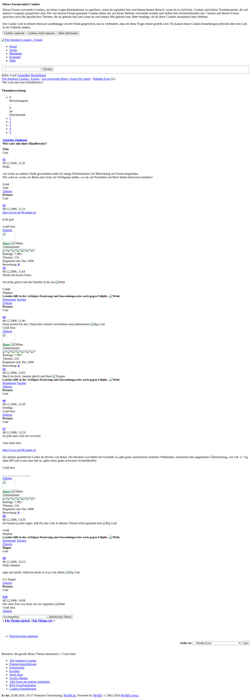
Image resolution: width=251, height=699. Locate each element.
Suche (13, 50)
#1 (4, 159)
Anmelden (23, 75)
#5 (4, 369)
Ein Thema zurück (17, 620)
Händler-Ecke (101, 78)
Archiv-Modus (18, 678)
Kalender (15, 57)
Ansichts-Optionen (15, 140)
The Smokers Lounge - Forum (20, 78)
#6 (4, 400)
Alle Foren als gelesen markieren (29, 681)
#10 (5, 597)
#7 (4, 429)
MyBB (97, 695)
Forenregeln (16, 667)
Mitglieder (15, 53)
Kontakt (14, 671)
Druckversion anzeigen (23, 636)
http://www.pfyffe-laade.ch (19, 212)
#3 (4, 268)
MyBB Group (129, 695)
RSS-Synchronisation (22, 685)
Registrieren (38, 75)
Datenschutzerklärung (22, 664)
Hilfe (12, 60)
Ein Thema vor (42, 620)
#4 (4, 317)
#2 (4, 205)
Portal (13, 46)
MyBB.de (70, 695)
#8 (4, 516)
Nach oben (16, 674)
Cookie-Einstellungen (22, 688)
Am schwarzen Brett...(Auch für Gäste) (66, 78)
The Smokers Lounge (22, 660)
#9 (4, 558)
